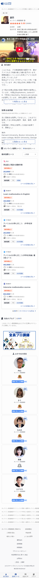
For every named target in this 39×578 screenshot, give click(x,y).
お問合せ (19, 558)
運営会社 (19, 540)
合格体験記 (28, 529)
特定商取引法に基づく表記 (19, 555)
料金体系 (28, 533)
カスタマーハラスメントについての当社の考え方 (19, 566)
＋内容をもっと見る (19, 101)
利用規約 (19, 547)
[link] (19, 172)
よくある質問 (28, 536)
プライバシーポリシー (19, 551)
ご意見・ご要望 (19, 562)
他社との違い (11, 536)
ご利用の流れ (11, 533)
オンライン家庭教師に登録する (11, 529)
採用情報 (19, 544)
